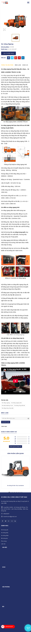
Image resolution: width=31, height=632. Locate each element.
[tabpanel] (15, 472)
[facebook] (2, 521)
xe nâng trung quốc (19, 232)
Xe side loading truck (7, 405)
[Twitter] (12, 58)
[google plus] (8, 521)
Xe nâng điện (5, 535)
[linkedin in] (15, 521)
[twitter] (5, 521)
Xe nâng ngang (5, 75)
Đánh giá (25, 65)
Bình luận (18, 65)
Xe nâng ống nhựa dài (7, 408)
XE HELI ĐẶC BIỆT (12, 49)
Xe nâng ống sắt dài (19, 405)
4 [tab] (14, 492)
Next (28, 474)
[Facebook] (8, 58)
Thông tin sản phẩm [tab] (7, 65)
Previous (2, 474)
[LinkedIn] (22, 58)
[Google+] (15, 58)
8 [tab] (21, 492)
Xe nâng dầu (4, 532)
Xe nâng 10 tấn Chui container (15, 485)
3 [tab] (12, 492)
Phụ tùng (3, 541)
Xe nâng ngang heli (16, 402)
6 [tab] (18, 492)
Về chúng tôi (4, 530)
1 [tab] (9, 492)
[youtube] (12, 521)
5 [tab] (16, 492)
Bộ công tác (4, 538)
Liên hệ (3, 544)
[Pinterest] (19, 58)
